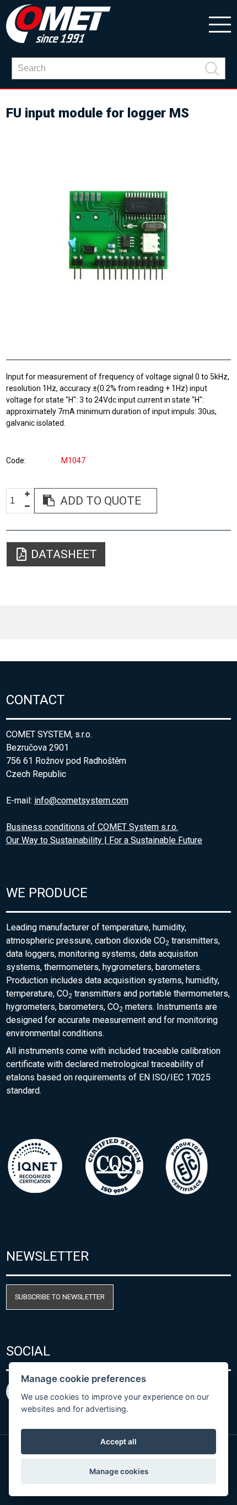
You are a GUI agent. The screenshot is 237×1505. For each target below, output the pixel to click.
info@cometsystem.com (81, 800)
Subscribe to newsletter (60, 1297)
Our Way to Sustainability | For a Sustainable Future (104, 840)
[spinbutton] (16, 501)
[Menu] (220, 24)
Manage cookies (118, 1471)
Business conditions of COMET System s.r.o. (92, 827)
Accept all (118, 1441)
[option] (118, 235)
